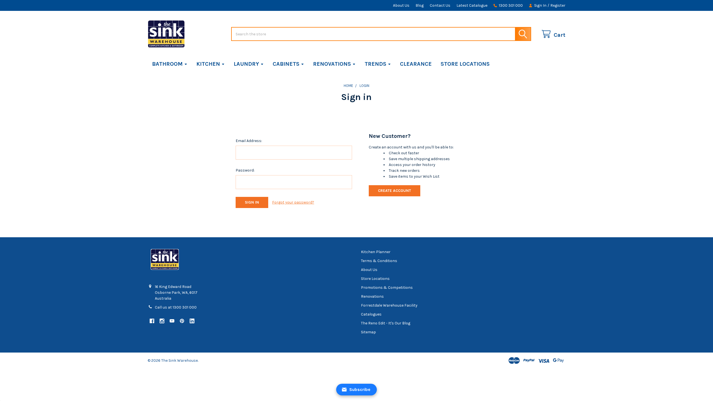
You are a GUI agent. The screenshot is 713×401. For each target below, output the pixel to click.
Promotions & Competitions (387, 287)
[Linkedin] (192, 321)
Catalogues (371, 314)
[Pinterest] (182, 321)
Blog (420, 5)
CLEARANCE (416, 64)
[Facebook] (152, 321)
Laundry (246, 64)
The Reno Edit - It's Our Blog (385, 323)
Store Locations (465, 64)
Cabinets (286, 64)
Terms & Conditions (379, 260)
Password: (245, 170)
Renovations (332, 64)
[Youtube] (172, 321)
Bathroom (167, 64)
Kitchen (208, 64)
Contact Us (440, 5)
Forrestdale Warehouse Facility (389, 305)
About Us (401, 5)
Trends (375, 64)
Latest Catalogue (471, 5)
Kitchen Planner (375, 252)
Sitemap (368, 332)
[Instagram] (162, 321)
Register (557, 5)
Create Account (394, 190)
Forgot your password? (293, 202)
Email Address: (249, 140)
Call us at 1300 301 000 (176, 307)
